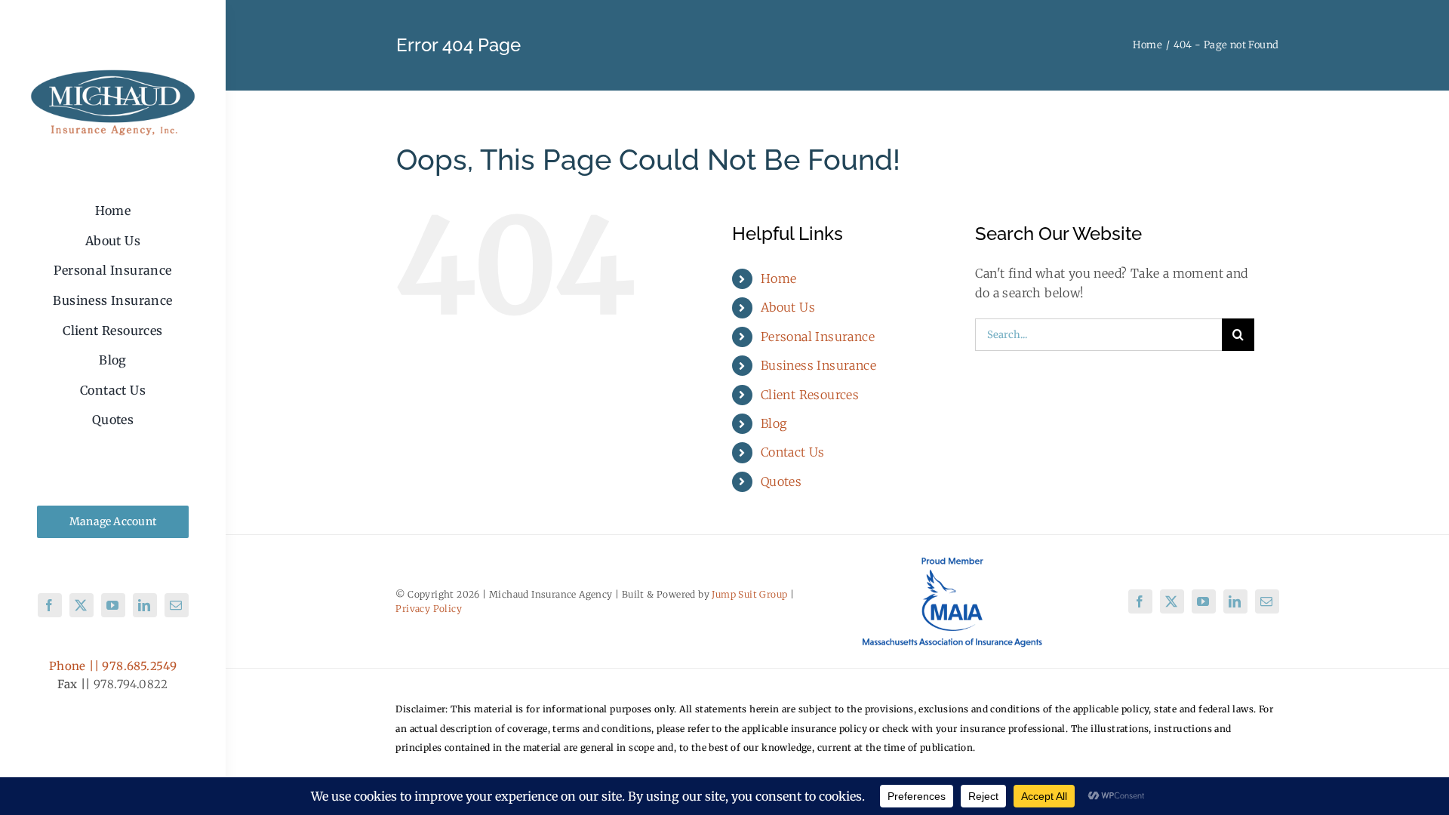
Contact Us (793, 452)
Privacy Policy (428, 608)
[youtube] (113, 605)
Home (779, 278)
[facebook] (50, 605)
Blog (774, 423)
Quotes (781, 481)
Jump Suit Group (749, 594)
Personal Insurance (818, 336)
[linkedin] (145, 605)
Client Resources (810, 394)
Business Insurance (818, 365)
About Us (788, 307)
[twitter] (81, 605)
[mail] (177, 605)
